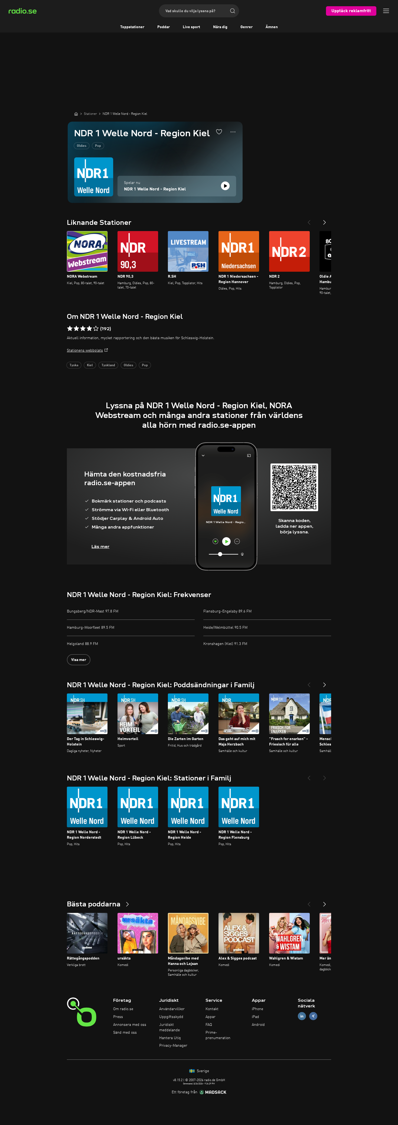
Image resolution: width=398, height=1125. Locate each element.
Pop (98, 146)
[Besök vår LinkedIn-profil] (302, 1016)
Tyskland (108, 365)
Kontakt (211, 1009)
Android (258, 1025)
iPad (255, 1017)
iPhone (257, 1009)
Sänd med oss (125, 1033)
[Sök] (232, 11)
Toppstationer (132, 27)
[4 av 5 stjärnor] (89, 328)
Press (118, 1017)
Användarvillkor (172, 1009)
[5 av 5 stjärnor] (96, 328)
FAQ (208, 1025)
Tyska (74, 365)
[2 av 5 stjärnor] (76, 328)
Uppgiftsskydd (171, 1017)
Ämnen (272, 27)
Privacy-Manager (173, 1046)
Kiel (90, 365)
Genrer (246, 27)
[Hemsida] (76, 114)
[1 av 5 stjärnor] (70, 328)
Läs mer (100, 546)
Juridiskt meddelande (169, 1027)
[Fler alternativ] (233, 132)
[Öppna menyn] (386, 11)
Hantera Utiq (170, 1038)
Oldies (81, 146)
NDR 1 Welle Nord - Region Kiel (155, 189)
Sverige (202, 1071)
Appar (210, 1017)
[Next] (324, 220)
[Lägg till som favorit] (219, 131)
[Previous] (308, 220)
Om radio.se (123, 1009)
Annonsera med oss (129, 1025)
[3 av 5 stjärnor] (83, 328)
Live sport (191, 27)
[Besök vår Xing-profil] (313, 1016)
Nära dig (220, 27)
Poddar (163, 27)
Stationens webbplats (85, 350)
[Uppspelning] (225, 185)
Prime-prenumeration (217, 1035)
